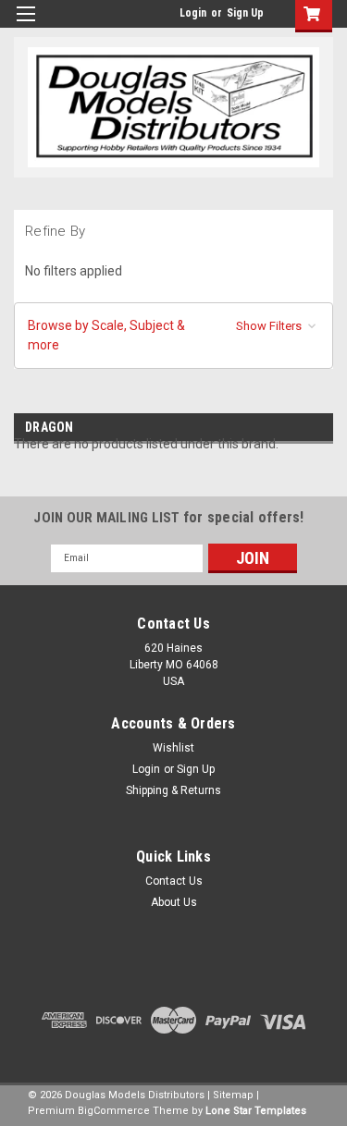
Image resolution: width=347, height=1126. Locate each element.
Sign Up (245, 12)
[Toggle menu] (25, 25)
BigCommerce (114, 1111)
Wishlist (173, 747)
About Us (174, 902)
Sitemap (233, 1095)
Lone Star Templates (255, 1111)
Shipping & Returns (173, 790)
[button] (173, 335)
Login (193, 12)
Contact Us (174, 881)
